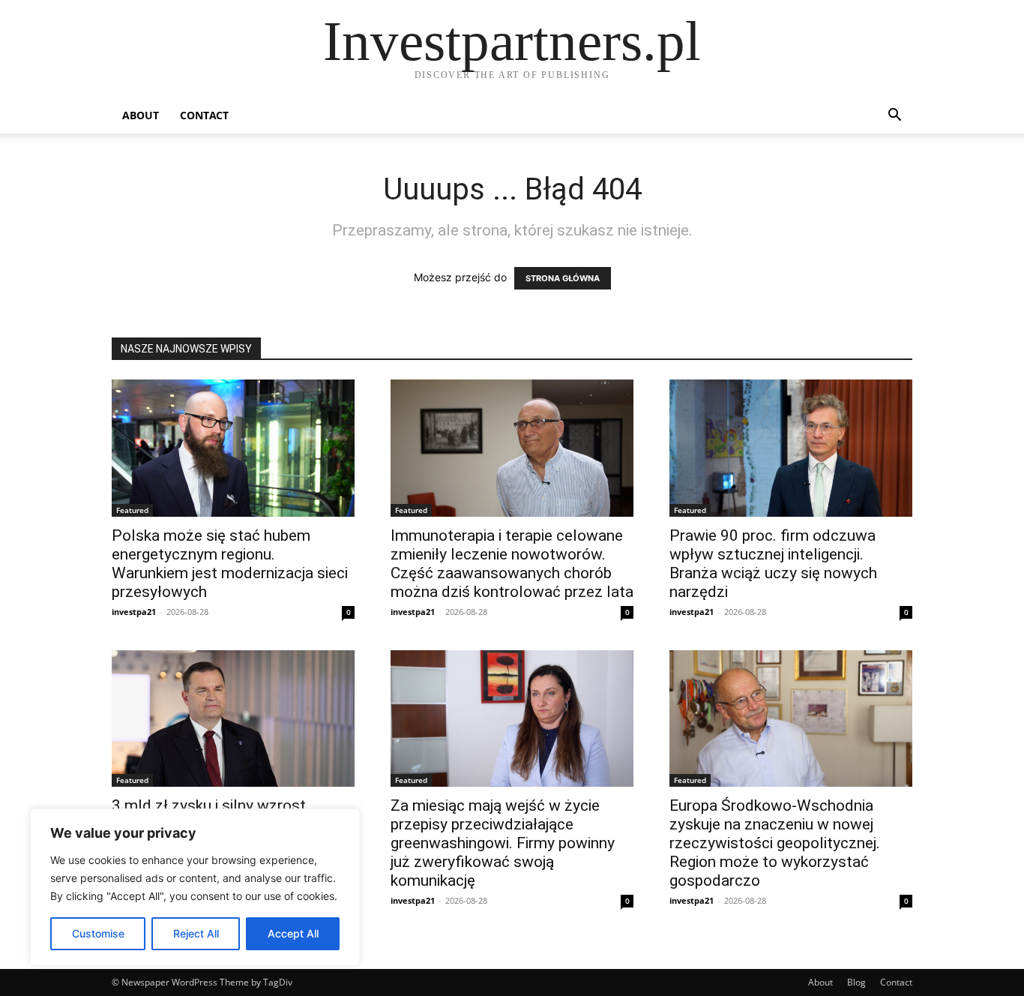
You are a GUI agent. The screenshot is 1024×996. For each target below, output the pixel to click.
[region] (195, 887)
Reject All (196, 933)
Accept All (293, 933)
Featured (132, 510)
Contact (204, 115)
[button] (894, 117)
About (140, 115)
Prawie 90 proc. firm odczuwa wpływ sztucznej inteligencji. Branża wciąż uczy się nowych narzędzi (773, 563)
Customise (98, 933)
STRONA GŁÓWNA (562, 278)
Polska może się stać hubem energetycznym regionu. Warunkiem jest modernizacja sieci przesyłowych (230, 563)
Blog (856, 982)
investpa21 (134, 611)
